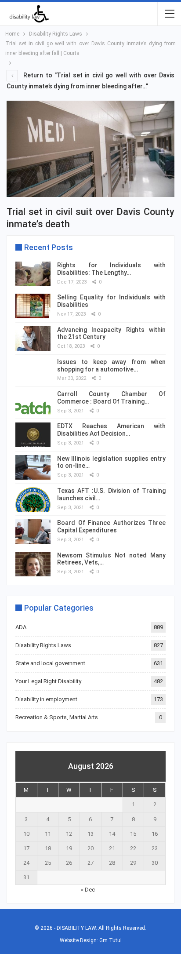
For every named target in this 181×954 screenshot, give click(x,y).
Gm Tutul (110, 940)
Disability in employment (46, 699)
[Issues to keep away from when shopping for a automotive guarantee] (33, 370)
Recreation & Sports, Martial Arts (56, 717)
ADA (20, 627)
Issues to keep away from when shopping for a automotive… (111, 365)
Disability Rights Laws (43, 645)
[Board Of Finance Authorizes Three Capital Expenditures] (33, 531)
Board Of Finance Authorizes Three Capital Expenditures (111, 526)
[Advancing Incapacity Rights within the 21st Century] (33, 338)
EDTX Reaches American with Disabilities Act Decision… (111, 429)
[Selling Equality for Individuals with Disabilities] (33, 306)
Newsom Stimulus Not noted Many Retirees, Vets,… (111, 559)
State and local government (50, 663)
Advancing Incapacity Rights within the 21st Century (111, 333)
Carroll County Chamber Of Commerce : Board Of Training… (111, 397)
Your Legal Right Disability (48, 681)
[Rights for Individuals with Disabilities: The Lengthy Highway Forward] (33, 274)
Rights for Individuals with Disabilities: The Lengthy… (111, 269)
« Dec (88, 889)
